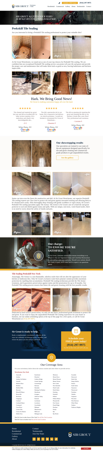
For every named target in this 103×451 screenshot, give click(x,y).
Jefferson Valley (39, 396)
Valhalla (73, 394)
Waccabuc (74, 398)
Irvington (37, 394)
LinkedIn (51, 439)
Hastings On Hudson (40, 390)
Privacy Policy (54, 448)
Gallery (67, 6)
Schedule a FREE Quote (69, 3)
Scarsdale (73, 375)
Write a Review (59, 3)
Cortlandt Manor (20, 403)
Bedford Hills (19, 388)
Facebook (38, 439)
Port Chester (56, 403)
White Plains (74, 403)
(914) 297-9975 (85, 3)
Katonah (37, 398)
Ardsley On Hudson (21, 379)
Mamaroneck (38, 409)
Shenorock (74, 377)
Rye (54, 411)
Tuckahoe (73, 392)
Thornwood (74, 390)
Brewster (18, 390)
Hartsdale (37, 388)
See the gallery (67, 158)
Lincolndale (38, 405)
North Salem (56, 390)
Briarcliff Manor (20, 392)
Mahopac (37, 407)
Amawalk (18, 375)
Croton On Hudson (21, 411)
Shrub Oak (74, 379)
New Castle (56, 383)
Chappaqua (19, 398)
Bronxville (19, 394)
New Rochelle (56, 385)
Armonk (18, 381)
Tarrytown (74, 388)
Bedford (18, 385)
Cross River (19, 407)
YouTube (47, 439)
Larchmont (37, 401)
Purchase (55, 407)
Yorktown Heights (76, 407)
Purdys (54, 409)
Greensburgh (38, 383)
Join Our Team (38, 434)
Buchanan (18, 396)
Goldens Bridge (39, 379)
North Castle (56, 388)
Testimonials (81, 6)
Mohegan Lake (38, 413)
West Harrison (75, 401)
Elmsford (37, 377)
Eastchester (37, 375)
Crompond (19, 405)
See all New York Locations (45, 417)
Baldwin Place (19, 383)
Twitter (42, 439)
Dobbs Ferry (19, 413)
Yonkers (73, 405)
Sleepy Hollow (75, 381)
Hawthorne (37, 392)
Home (14, 428)
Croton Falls (19, 409)
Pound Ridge (56, 405)
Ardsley (18, 377)
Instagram (34, 439)
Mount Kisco (56, 377)
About (73, 6)
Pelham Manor (56, 398)
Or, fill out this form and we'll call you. (76, 348)
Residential (51, 6)
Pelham (55, 396)
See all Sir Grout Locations (39, 419)
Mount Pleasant (57, 379)
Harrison (37, 385)
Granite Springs (39, 381)
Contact (88, 6)
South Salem (74, 385)
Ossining (55, 392)
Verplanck (73, 396)
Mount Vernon (56, 381)
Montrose (55, 375)
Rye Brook (55, 413)
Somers (73, 383)
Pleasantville (56, 401)
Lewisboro (37, 403)
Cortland (18, 401)
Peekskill (55, 394)
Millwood (37, 411)
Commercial (60, 6)
